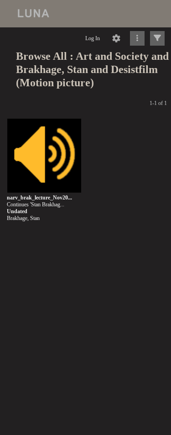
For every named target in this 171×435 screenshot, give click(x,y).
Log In (92, 38)
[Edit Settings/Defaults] (116, 38)
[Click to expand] (157, 38)
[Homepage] (85, 13)
